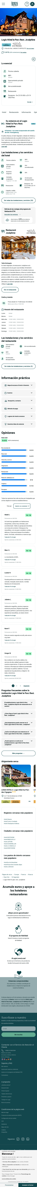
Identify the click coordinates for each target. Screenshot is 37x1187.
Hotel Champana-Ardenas (11, 823)
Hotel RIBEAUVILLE (9, 839)
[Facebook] (18, 1139)
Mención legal (5, 1112)
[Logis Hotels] (14, 4)
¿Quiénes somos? (5, 1085)
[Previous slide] (4, 247)
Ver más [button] (29, 102)
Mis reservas (4, 1066)
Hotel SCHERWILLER (10, 844)
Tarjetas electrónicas (6, 1093)
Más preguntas (17, 753)
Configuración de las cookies (8, 1118)
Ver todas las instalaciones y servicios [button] (18, 200)
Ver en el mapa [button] (30, 48)
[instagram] (23, 1139)
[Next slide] (33, 247)
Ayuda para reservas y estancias (9, 1069)
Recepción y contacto (14, 401)
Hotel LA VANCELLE (10, 846)
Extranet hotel (5, 1088)
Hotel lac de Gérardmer (10, 862)
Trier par (9, 506)
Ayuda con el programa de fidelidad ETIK (11, 1072)
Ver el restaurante (10, 290)
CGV (2, 1121)
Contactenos (4, 1075)
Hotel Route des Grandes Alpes (13, 864)
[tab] (15, 34)
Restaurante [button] (14, 112)
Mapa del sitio (5, 1127)
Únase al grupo (5, 1091)
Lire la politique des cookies (9, 1179)
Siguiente (24, 686)
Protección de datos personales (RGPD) (11, 1115)
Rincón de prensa (5, 1102)
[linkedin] (28, 1139)
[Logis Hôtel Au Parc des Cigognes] (16, 776)
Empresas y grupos (6, 1096)
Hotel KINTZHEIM (9, 837)
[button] (3, 4)
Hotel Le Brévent (9, 867)
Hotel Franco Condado (10, 821)
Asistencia (4, 1124)
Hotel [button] (4, 112)
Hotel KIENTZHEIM (9, 848)
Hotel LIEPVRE (8, 842)
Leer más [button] (4, 146)
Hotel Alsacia (8, 819)
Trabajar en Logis (5, 1099)
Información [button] (26, 112)
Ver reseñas (23, 52)
